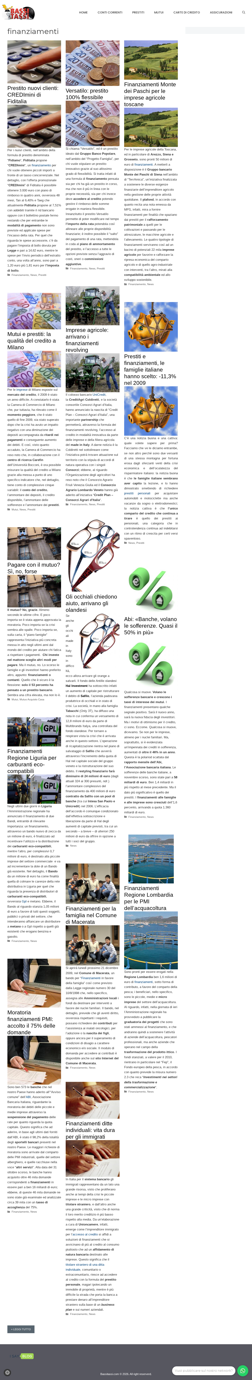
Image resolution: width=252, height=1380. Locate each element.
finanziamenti (143, 164)
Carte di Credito (186, 12)
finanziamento (41, 165)
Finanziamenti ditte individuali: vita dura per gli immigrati (90, 1130)
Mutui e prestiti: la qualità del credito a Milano (31, 340)
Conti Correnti (110, 12)
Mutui (158, 12)
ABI (28, 1097)
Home (83, 12)
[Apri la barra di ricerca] (243, 12)
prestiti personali (137, 493)
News (33, 274)
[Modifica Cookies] (7, 1372)
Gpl (24, 901)
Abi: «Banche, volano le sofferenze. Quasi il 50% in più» (150, 625)
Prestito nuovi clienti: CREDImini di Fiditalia (32, 94)
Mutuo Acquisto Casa (32, 699)
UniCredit (99, 394)
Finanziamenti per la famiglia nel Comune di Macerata (91, 915)
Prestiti (138, 12)
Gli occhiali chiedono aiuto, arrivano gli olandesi (91, 603)
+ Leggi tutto (21, 1329)
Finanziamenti (91, 978)
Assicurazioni (221, 12)
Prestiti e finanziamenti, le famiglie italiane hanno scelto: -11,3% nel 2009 (150, 369)
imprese (21, 389)
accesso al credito (85, 1234)
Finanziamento (20, 274)
